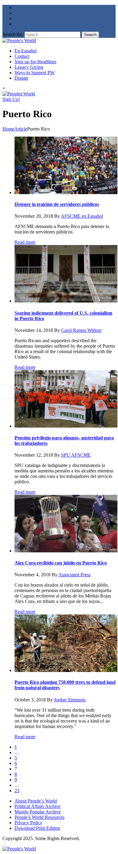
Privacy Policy (28, 822)
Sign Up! (11, 99)
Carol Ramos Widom (81, 330)
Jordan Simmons (70, 699)
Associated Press (74, 574)
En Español (26, 50)
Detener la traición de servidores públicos (57, 204)
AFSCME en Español (82, 216)
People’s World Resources (39, 817)
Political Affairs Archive (38, 806)
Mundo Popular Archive (38, 811)
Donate (21, 78)
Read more (25, 242)
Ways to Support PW (35, 72)
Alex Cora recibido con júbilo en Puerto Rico (61, 562)
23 (17, 790)
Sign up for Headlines (35, 61)
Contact (22, 56)
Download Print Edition (37, 828)
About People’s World (36, 800)
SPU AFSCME (76, 455)
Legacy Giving (29, 67)
